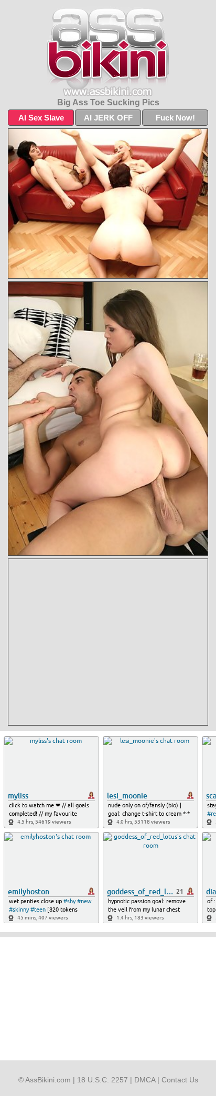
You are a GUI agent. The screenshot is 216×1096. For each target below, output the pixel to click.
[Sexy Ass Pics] (108, 51)
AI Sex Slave (41, 117)
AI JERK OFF (108, 117)
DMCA (144, 1080)
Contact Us (179, 1080)
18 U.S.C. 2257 (102, 1080)
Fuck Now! (175, 117)
